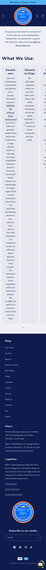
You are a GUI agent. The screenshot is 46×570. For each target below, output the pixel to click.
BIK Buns (8, 399)
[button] (3, 16)
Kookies (8, 353)
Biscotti (8, 359)
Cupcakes (9, 382)
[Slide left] (17, 327)
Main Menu (9, 347)
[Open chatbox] (40, 564)
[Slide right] (28, 327)
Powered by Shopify (31, 563)
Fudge (7, 376)
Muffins (8, 388)
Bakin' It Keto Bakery (19, 563)
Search (8, 416)
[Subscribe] (38, 538)
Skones (8, 393)
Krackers (8, 405)
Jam (6, 411)
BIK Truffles (9, 370)
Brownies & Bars (11, 365)
